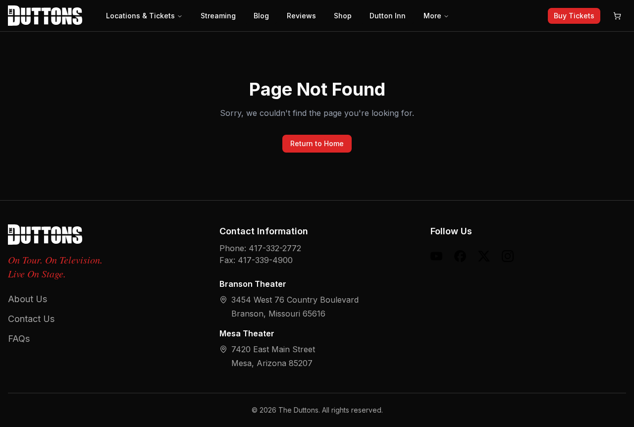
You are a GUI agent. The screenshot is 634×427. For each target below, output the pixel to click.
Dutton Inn (388, 15)
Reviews (301, 15)
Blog (261, 15)
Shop (343, 15)
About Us (27, 299)
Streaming (218, 15)
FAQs (19, 338)
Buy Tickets (574, 15)
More (432, 15)
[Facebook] (460, 256)
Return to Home (317, 143)
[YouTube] (436, 256)
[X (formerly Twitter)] (484, 256)
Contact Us (31, 319)
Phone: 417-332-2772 (260, 248)
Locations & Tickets (140, 15)
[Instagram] (508, 256)
